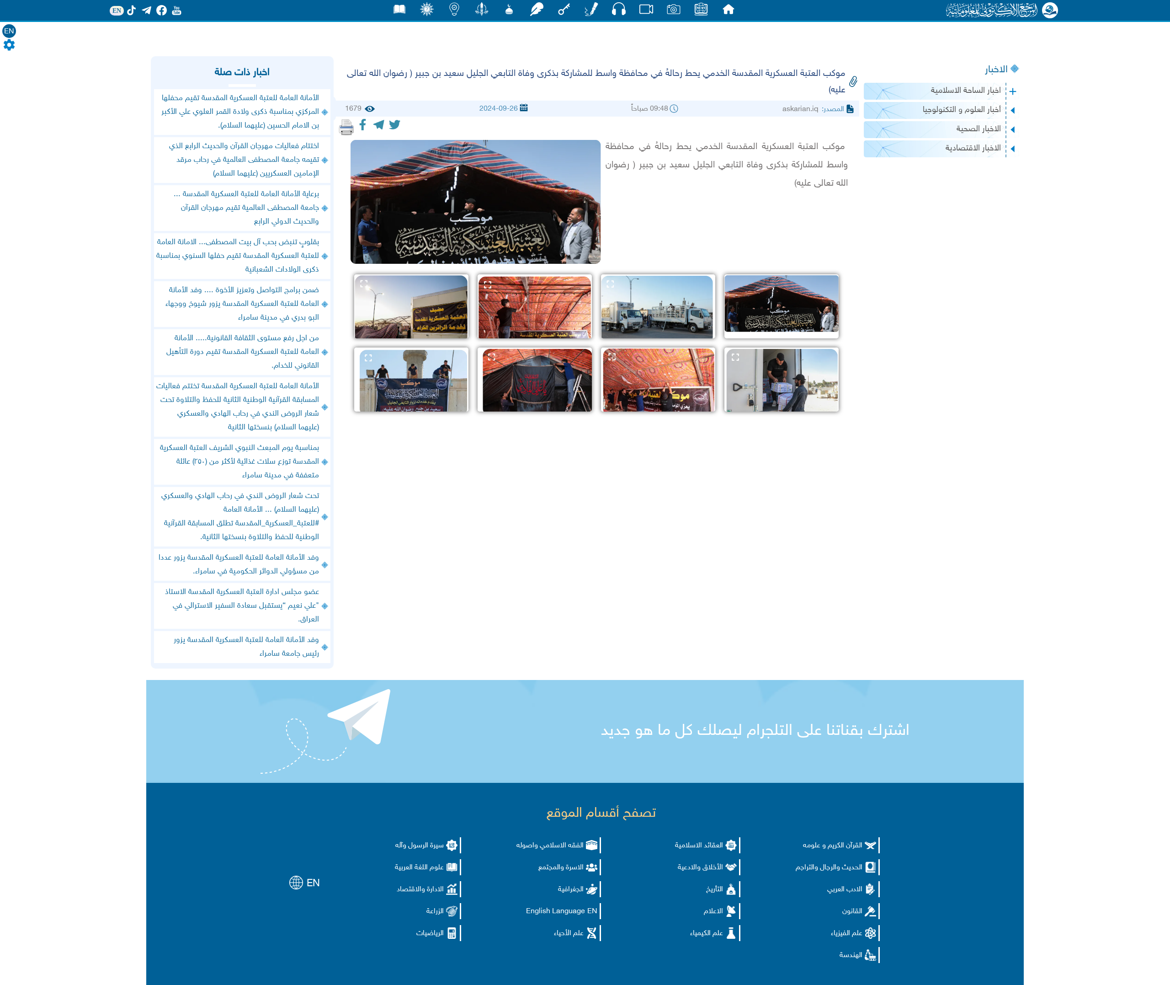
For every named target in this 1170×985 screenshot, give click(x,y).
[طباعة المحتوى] (346, 127)
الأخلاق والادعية (700, 867)
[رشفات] (536, 11)
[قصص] (399, 11)
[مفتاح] (564, 11)
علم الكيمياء (706, 933)
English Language (555, 911)
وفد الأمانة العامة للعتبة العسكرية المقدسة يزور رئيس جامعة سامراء (246, 647)
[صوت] (619, 11)
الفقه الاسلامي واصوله (550, 845)
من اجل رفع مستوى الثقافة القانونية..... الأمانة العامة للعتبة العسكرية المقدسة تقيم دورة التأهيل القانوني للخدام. (242, 352)
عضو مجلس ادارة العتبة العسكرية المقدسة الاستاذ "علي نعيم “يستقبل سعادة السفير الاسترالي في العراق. (242, 606)
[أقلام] (591, 11)
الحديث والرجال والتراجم (829, 867)
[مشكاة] (509, 11)
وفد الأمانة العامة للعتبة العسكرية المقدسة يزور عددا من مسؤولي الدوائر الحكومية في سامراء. (239, 564)
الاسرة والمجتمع (561, 867)
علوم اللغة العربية (419, 867)
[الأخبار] (701, 11)
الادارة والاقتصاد (420, 889)
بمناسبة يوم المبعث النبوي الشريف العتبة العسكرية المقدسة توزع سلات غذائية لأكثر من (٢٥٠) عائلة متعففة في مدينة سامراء (239, 462)
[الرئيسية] (728, 11)
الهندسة (851, 955)
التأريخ (714, 889)
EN (9, 31)
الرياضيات (430, 933)
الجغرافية (571, 889)
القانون (852, 911)
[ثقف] (427, 11)
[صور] (674, 11)
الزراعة (435, 911)
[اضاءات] (454, 11)
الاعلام (713, 911)
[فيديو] (646, 11)
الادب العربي (844, 889)
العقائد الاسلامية (699, 845)
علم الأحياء (569, 933)
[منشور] (482, 11)
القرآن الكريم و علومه (832, 845)
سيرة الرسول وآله (419, 845)
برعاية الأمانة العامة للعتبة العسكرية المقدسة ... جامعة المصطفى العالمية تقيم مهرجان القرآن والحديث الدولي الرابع (246, 208)
